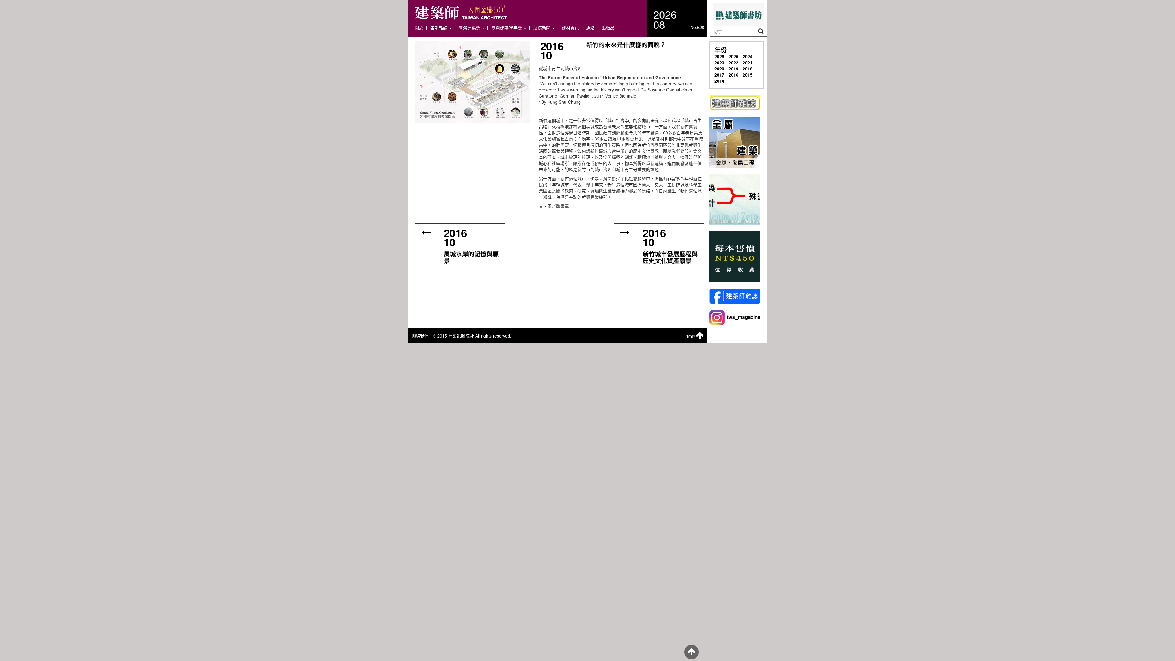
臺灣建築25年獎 (507, 28)
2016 (733, 75)
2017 (719, 75)
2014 (719, 81)
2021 (747, 62)
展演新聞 (542, 28)
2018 (747, 68)
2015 (747, 75)
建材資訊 (570, 28)
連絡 (590, 28)
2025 (733, 56)
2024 (747, 56)
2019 (733, 68)
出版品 (608, 28)
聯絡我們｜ (422, 336)
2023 (719, 62)
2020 (719, 68)
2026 (719, 56)
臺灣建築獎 (470, 28)
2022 (733, 62)
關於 (419, 28)
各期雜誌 (439, 28)
